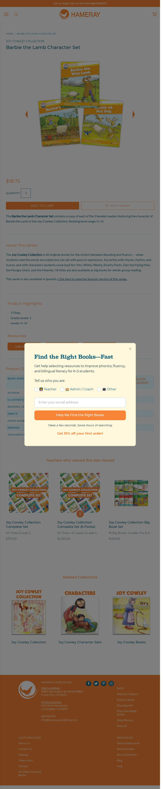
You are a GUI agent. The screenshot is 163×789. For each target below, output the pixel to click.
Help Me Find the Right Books (80, 415)
